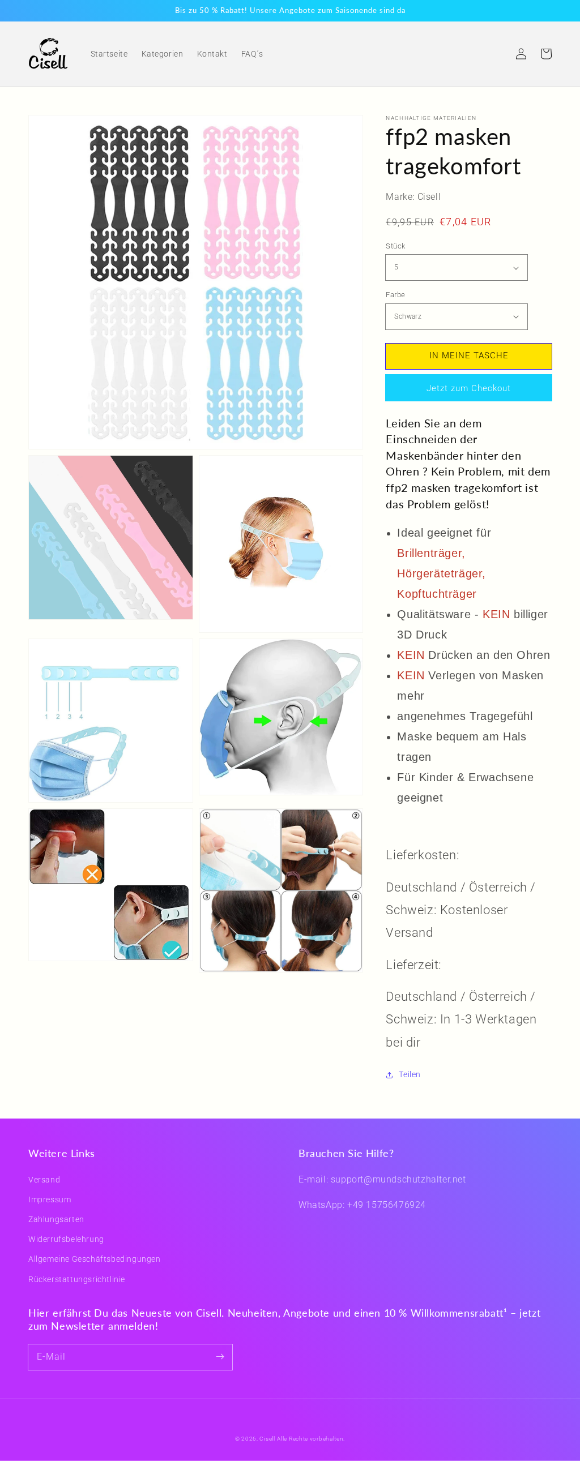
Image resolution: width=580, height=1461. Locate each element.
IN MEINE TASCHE (469, 355)
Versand (44, 1179)
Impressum (49, 1199)
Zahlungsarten (56, 1219)
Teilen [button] (410, 1074)
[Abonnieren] (219, 1356)
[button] (496, 53)
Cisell (267, 1439)
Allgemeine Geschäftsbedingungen (94, 1258)
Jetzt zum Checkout (469, 388)
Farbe (395, 294)
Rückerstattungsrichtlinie (76, 1279)
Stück (395, 246)
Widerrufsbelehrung (66, 1239)
